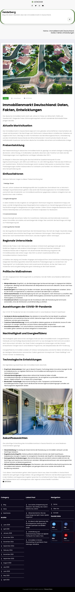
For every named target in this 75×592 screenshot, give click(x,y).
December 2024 (8, 537)
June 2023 (6, 571)
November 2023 (8, 554)
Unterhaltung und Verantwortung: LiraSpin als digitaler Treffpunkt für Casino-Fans (37, 534)
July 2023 (6, 567)
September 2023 (8, 558)
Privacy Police (48, 589)
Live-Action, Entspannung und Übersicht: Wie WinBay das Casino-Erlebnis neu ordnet (37, 507)
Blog (5, 98)
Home (45, 31)
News (5, 509)
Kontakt (55, 513)
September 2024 (8, 546)
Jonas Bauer (17, 98)
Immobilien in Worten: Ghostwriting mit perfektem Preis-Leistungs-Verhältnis (37, 542)
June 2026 (6, 525)
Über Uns (56, 509)
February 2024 (8, 550)
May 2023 (6, 575)
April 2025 (6, 529)
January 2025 (7, 533)
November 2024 (8, 542)
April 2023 (6, 580)
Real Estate (6, 513)
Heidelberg (9, 12)
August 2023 (7, 563)
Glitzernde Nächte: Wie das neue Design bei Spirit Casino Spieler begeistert (37, 515)
